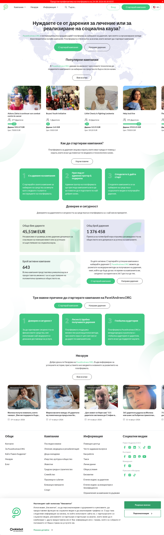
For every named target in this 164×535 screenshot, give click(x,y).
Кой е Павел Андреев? (15, 454)
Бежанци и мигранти (54, 484)
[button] (66, 7)
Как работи (89, 454)
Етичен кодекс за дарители (96, 479)
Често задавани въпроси (95, 449)
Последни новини (52, 443)
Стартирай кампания (136, 7)
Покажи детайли (41, 530)
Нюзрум (34, 7)
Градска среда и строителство (58, 469)
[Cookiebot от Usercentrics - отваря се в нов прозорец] (16, 530)
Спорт (47, 490)
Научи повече (82, 161)
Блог (7, 464)
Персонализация (141, 513)
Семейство (49, 474)
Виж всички (82, 77)
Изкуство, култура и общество (58, 459)
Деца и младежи (52, 454)
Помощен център (92, 443)
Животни (48, 464)
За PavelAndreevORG (15, 449)
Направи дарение (97, 47)
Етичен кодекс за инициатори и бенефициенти (98, 486)
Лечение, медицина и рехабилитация (61, 449)
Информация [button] (49, 7)
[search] (78, 7)
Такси (86, 459)
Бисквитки (88, 474)
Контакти (9, 443)
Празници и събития (53, 479)
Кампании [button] (18, 7)
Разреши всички (142, 505)
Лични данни (90, 464)
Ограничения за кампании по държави (102, 493)
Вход (113, 7)
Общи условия (90, 469)
